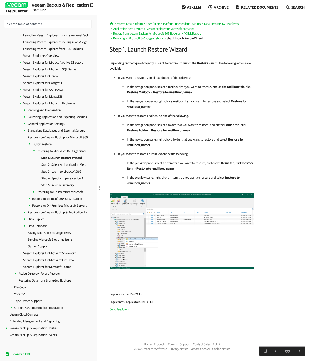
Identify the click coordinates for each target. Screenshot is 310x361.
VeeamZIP (20, 294)
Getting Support (38, 246)
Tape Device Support (28, 301)
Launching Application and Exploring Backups (57, 117)
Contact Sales (202, 344)
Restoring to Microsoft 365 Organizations (62, 151)
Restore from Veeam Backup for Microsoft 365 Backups (59, 137)
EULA (216, 344)
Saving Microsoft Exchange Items (49, 233)
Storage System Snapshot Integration (38, 307)
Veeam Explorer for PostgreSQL (44, 83)
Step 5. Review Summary (57, 185)
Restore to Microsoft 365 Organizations (57, 198)
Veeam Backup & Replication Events (33, 335)
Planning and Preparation (44, 110)
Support (185, 344)
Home (148, 344)
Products (160, 344)
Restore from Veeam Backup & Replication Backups (59, 212)
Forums (173, 344)
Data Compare (37, 226)
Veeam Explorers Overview (41, 55)
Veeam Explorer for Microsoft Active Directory (53, 62)
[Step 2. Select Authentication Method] (298, 351)
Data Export (36, 219)
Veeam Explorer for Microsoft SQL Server (50, 69)
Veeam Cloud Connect (24, 314)
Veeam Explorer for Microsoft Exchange (49, 103)
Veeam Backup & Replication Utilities (34, 328)
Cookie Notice (221, 349)
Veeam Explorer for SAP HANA (43, 89)
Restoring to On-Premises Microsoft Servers (62, 192)
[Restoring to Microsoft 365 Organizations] (276, 351)
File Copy (20, 287)
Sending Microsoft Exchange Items (50, 239)
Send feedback (119, 309)
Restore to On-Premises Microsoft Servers (59, 205)
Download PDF (21, 354)
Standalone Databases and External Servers (56, 130)
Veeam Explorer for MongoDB (42, 96)
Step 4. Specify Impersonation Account (64, 178)
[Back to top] (287, 351)
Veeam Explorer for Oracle (40, 76)
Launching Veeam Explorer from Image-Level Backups (57, 35)
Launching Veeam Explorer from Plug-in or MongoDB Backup (57, 42)
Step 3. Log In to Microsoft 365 (61, 171)
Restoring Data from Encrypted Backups (45, 280)
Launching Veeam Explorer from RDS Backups (53, 49)
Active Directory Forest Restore (39, 273)
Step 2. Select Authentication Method (64, 164)
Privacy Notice (178, 349)
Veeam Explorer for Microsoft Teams (47, 267)
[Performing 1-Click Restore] (182, 231)
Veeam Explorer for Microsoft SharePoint (49, 253)
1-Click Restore (42, 144)
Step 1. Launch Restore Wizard (61, 158)
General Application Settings (46, 124)
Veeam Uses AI (200, 349)
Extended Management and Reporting (35, 321)
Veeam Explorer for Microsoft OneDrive (49, 260)
